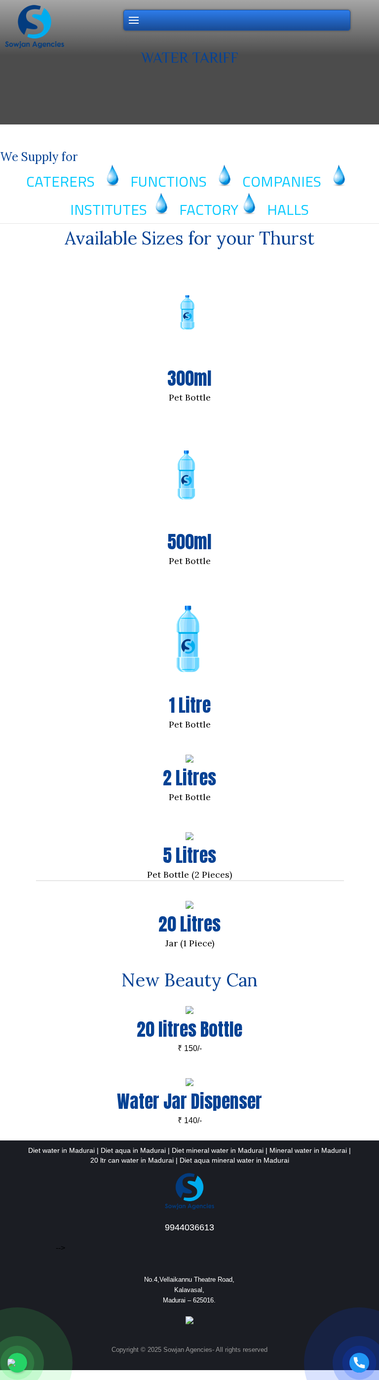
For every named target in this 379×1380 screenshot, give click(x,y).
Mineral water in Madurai (308, 1150)
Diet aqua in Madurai (133, 1150)
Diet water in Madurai (61, 1150)
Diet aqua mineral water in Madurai (234, 1160)
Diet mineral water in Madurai (218, 1150)
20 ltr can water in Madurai (132, 1160)
